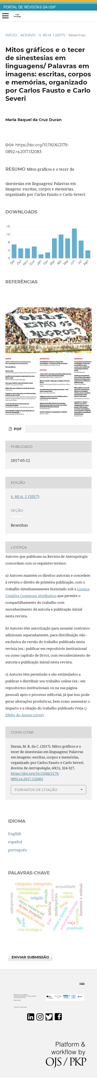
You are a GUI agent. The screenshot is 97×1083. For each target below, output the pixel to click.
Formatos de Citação (36, 789)
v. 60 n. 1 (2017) (52, 35)
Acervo (28, 35)
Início (11, 35)
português (17, 849)
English (14, 833)
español (15, 841)
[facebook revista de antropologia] (58, 1019)
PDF (17, 429)
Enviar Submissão (30, 957)
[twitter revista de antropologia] (49, 1019)
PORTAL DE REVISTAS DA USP (30, 7)
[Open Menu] (5, 16)
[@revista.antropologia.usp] (39, 1019)
